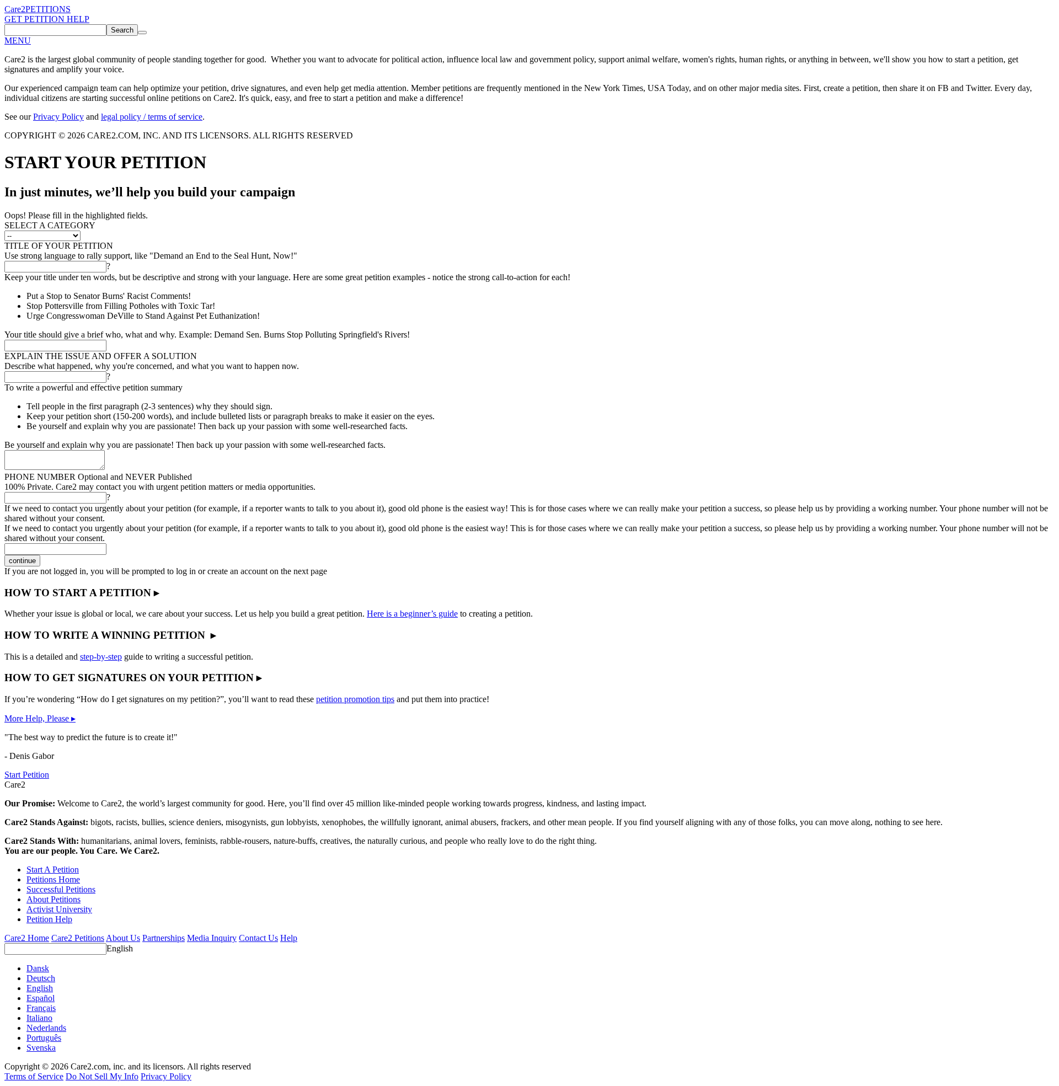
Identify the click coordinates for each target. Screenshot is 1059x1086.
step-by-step (101, 656)
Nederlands (46, 1027)
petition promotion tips (355, 699)
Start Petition (26, 774)
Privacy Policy (58, 116)
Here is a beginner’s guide (412, 613)
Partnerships (163, 938)
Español (40, 998)
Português (43, 1037)
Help (288, 938)
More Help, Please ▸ (40, 718)
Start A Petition (52, 869)
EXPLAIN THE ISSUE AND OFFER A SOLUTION (100, 356)
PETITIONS (48, 9)
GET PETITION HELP (46, 19)
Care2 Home (26, 938)
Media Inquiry (212, 938)
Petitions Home (53, 879)
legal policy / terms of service (151, 116)
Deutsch (40, 978)
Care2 (14, 9)
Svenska (41, 1047)
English (119, 948)
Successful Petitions (60, 889)
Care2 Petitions (77, 938)
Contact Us (258, 938)
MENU (17, 40)
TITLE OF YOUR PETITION (58, 245)
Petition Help (49, 919)
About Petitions (53, 899)
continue (22, 561)
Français (41, 1008)
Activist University (59, 909)
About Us (123, 938)
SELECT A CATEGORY (49, 225)
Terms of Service (33, 1076)
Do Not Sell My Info (102, 1076)
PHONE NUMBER (98, 477)
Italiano (39, 1018)
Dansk (37, 968)
